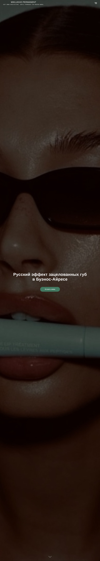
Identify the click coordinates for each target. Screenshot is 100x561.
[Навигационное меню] (96, 3)
